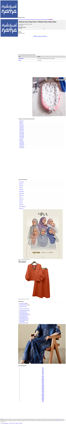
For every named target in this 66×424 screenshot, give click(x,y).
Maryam (43, 386)
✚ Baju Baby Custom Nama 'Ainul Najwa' (40, 36)
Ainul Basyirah (21, 143)
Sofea (43, 368)
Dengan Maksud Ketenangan (23, 313)
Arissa (43, 394)
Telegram (20, 423)
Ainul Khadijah (21, 133)
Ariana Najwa (21, 146)
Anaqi (43, 401)
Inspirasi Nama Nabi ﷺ (23, 306)
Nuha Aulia (21, 187)
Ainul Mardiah (21, 141)
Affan (43, 396)
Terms (14, 423)
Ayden (43, 381)
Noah (43, 384)
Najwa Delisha (21, 134)
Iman (43, 367)
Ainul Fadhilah (21, 136)
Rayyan (43, 382)
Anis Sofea (21, 202)
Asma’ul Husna (46, 19)
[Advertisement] (41, 45)
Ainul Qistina (21, 130)
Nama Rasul (42, 19)
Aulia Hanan (21, 189)
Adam (43, 383)
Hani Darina (21, 183)
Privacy (10, 423)
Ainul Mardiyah (21, 144)
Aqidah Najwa (21, 127)
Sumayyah (42, 395)
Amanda (43, 391)
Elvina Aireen (21, 208)
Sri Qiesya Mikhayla (22, 206)
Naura (43, 370)
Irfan (43, 400)
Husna (43, 397)
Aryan (43, 377)
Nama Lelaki (22, 19)
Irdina (43, 387)
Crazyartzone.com (5, 423)
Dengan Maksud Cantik (23, 311)
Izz (42, 375)
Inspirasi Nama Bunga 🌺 (23, 303)
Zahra (43, 372)
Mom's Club (51, 19)
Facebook (16, 423)
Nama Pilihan (32, 19)
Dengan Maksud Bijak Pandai (24, 318)
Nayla (43, 373)
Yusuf (43, 390)
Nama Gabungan (37, 19)
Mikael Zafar (21, 185)
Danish (43, 398)
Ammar (43, 393)
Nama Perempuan (27, 19)
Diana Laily (21, 200)
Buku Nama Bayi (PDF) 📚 (23, 322)
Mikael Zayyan (21, 195)
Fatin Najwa (21, 140)
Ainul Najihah (21, 137)
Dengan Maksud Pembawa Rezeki (24, 310)
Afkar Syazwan (21, 193)
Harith (43, 399)
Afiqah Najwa (21, 120)
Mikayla (43, 376)
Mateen (43, 388)
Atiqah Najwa (21, 126)
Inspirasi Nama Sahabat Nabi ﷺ (24, 308)
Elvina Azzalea (21, 191)
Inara (43, 374)
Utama (19, 19)
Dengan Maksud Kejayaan (23, 317)
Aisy (43, 369)
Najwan (19, 60)
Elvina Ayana (21, 204)
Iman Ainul (21, 122)
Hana (43, 371)
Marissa (43, 389)
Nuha (43, 379)
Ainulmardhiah (21, 58)
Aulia (43, 392)
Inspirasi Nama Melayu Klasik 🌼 (24, 304)
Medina (43, 380)
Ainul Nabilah (21, 129)
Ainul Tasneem (21, 147)
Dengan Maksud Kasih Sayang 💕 (24, 314)
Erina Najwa (21, 123)
